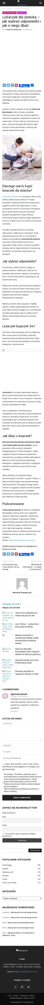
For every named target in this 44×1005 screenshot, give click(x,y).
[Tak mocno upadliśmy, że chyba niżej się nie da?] (8, 616)
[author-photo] (22, 589)
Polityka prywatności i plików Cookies (22, 998)
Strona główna (7, 9)
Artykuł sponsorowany (21, 9)
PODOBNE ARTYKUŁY (11, 604)
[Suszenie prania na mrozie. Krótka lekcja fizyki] (8, 664)
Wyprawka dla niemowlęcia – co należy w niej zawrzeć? (32, 566)
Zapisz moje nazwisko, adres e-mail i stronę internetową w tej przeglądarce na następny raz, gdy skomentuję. (21, 766)
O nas (9, 996)
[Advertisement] (22, 59)
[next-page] (23, 682)
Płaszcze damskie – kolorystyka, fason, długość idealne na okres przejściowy (28, 651)
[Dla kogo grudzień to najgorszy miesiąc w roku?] (8, 676)
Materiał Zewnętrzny (14, 29)
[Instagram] (22, 987)
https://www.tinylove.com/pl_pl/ (22, 540)
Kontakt (15, 996)
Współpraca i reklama (27, 996)
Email (4, 825)
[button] (4, 3)
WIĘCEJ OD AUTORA (11, 608)
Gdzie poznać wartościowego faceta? (24, 912)
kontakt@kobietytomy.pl (28, 971)
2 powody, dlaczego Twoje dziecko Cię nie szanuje (10, 566)
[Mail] (28, 987)
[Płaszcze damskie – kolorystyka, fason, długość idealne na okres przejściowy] (8, 652)
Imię (4, 817)
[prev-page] (19, 682)
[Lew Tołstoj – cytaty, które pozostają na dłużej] (8, 627)
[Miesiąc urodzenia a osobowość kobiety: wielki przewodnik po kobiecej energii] (8, 638)
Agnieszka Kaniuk (19, 694)
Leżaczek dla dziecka (11, 196)
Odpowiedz (14, 711)
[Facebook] (15, 987)
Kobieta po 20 (22, 12)
